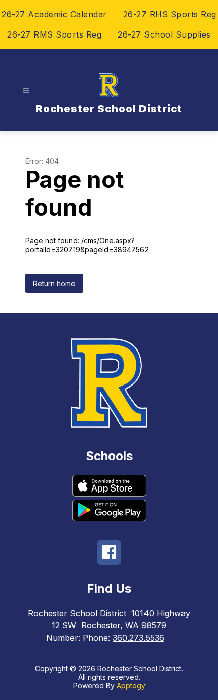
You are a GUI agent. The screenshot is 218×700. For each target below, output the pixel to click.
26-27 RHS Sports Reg (169, 14)
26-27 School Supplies (164, 34)
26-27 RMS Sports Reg (54, 34)
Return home (54, 283)
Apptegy (131, 685)
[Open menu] (26, 90)
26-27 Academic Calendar (54, 14)
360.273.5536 (138, 638)
